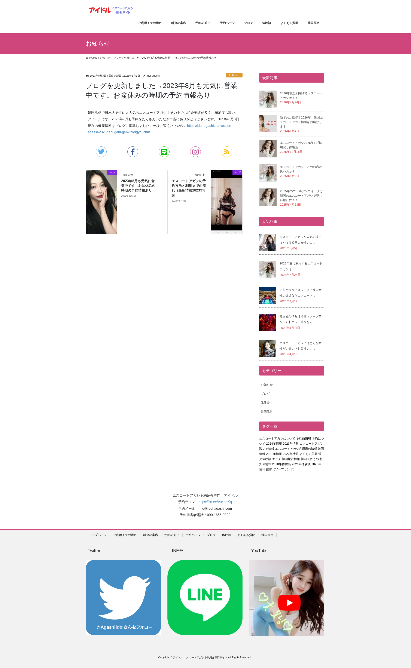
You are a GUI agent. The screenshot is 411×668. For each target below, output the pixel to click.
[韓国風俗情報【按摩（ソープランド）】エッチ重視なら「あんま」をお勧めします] (267, 322)
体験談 (265, 402)
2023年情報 (291, 443)
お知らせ (234, 75)
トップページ (98, 535)
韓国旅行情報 (291, 459)
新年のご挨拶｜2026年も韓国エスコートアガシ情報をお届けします (301, 122)
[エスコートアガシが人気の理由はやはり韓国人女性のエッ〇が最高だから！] (267, 242)
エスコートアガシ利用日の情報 (296, 448)
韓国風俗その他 (311, 459)
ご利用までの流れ (125, 535)
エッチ (276, 459)
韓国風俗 (267, 411)
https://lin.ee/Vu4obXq (215, 502)
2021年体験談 (301, 464)
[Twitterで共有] (101, 151)
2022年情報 (291, 454)
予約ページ (193, 535)
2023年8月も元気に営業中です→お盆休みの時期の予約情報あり (138, 185)
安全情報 (265, 464)
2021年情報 (274, 454)
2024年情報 (274, 443)
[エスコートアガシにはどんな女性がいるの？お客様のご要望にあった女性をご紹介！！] (267, 348)
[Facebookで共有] (132, 151)
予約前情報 (303, 438)
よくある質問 (308, 454)
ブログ (265, 393)
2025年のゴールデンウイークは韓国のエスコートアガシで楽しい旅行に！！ (301, 195)
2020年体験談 (281, 464)
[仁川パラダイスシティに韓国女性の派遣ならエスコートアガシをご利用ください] (267, 295)
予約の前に (171, 535)
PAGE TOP (397, 644)
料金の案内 (150, 535)
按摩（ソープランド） (281, 469)
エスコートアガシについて (277, 438)
